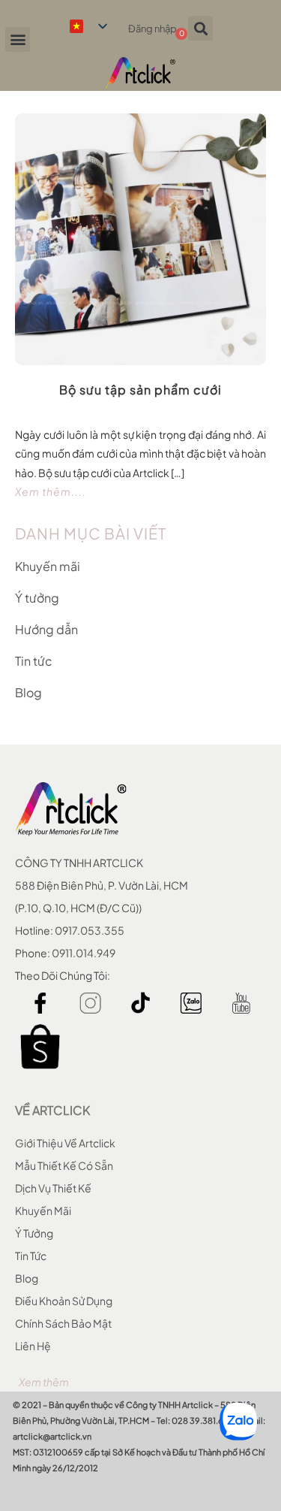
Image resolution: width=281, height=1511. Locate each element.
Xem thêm (44, 1382)
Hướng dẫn (46, 629)
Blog (28, 692)
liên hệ (33, 1345)
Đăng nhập (152, 29)
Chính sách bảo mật (63, 1323)
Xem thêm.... (50, 491)
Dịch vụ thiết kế (53, 1188)
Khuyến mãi (47, 566)
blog (26, 1278)
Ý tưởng (37, 598)
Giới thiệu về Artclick (65, 1143)
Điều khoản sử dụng (63, 1300)
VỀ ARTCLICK (52, 1110)
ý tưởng (34, 1233)
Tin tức (33, 661)
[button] (17, 39)
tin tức (30, 1255)
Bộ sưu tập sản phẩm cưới (140, 389)
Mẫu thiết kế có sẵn (64, 1165)
